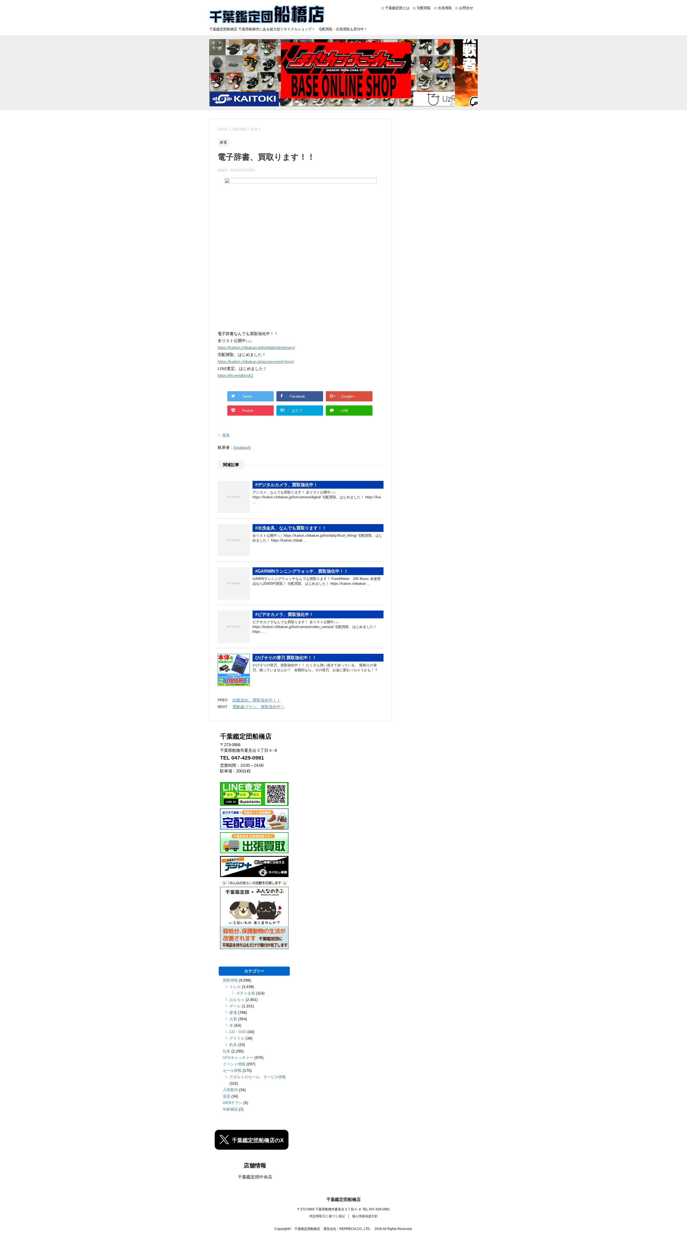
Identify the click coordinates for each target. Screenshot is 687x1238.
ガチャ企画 (245, 993)
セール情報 (232, 1070)
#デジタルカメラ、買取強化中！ (286, 484)
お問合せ (466, 8)
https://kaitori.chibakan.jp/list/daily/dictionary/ (256, 348)
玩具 (226, 1051)
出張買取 (445, 8)
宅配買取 (424, 8)
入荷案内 (230, 1090)
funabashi (242, 447)
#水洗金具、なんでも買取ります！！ (290, 528)
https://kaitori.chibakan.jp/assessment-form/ (256, 362)
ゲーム (235, 1006)
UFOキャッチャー (238, 1057)
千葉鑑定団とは (397, 8)
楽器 (226, 1096)
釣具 (233, 1045)
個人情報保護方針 (365, 1216)
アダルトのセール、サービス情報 (257, 1077)
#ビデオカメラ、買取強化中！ (284, 614)
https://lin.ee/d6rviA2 (235, 375)
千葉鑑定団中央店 (255, 1177)
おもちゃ (236, 999)
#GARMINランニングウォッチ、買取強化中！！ (301, 571)
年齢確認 (230, 1109)
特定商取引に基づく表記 (327, 1216)
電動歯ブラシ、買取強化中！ (258, 707)
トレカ (235, 987)
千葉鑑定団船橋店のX (258, 1140)
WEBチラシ (232, 1103)
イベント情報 (234, 1064)
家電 (225, 435)
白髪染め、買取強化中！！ (256, 700)
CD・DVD (237, 1032)
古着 (233, 1019)
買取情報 (230, 980)
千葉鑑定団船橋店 (343, 1199)
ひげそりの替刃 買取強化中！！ (285, 657)
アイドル (236, 1038)
